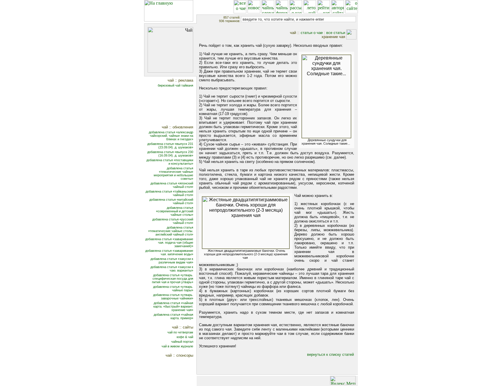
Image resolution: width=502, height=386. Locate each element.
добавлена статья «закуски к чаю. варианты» (171, 268)
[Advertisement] (174, 107)
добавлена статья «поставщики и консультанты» (169, 161)
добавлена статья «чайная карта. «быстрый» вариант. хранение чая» (173, 306)
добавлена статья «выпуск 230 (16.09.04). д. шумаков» (170, 153)
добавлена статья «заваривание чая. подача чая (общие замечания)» (169, 242)
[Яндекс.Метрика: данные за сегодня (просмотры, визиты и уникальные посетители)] (343, 380)
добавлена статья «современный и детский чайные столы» (174, 211)
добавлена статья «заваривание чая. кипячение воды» (169, 252)
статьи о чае (312, 32)
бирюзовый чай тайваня (175, 85)
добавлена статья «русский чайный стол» (172, 221)
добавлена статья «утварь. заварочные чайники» (173, 296)
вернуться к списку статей (330, 354)
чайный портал (182, 341)
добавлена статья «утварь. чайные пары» (173, 288)
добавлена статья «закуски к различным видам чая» (171, 260)
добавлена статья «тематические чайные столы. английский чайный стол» (170, 231)
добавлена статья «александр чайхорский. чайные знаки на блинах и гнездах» (171, 135)
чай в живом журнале (177, 346)
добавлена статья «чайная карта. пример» (173, 316)
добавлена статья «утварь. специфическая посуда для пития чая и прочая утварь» (172, 278)
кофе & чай (185, 337)
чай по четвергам (180, 332)
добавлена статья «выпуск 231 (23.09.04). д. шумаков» (170, 145)
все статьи (335, 32)
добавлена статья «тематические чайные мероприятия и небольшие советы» (173, 173)
